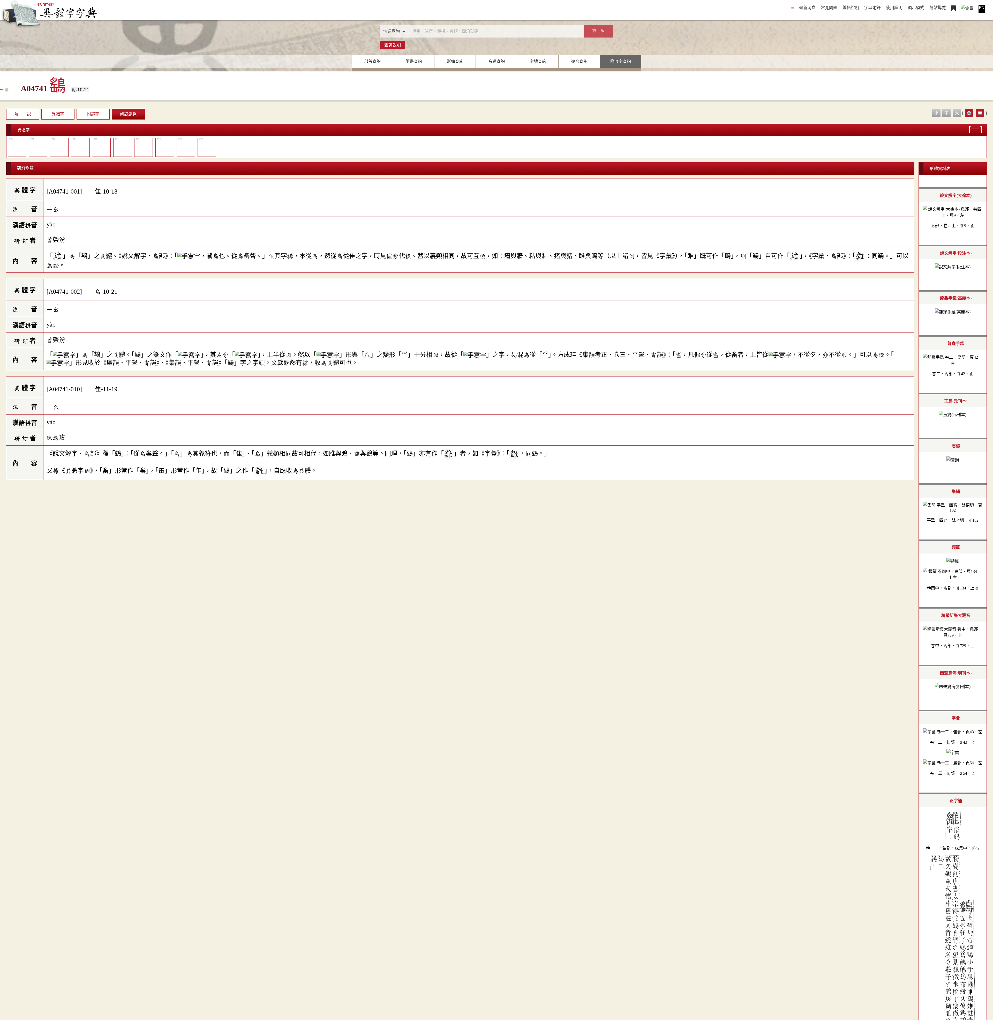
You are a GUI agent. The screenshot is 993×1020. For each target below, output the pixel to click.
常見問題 (829, 7)
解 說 (22, 114)
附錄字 (93, 114)
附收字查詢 (620, 61)
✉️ (980, 113)
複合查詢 (579, 61)
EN (981, 7)
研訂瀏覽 (128, 114)
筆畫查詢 (413, 61)
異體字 (58, 114)
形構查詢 (455, 61)
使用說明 (894, 7)
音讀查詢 (496, 61)
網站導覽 (937, 7)
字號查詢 (538, 61)
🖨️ (969, 113)
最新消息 (807, 7)
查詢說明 (392, 45)
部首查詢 (372, 61)
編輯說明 (850, 7)
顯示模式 (916, 7)
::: (792, 7)
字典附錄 (872, 7)
